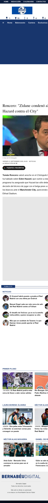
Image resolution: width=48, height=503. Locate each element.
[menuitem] (3, 23)
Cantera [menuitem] (31, 23)
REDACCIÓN (16, 1)
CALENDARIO (28, 1)
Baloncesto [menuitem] (20, 23)
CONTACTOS (41, 1)
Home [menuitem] (9, 23)
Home (6, 1)
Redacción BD (10, 163)
